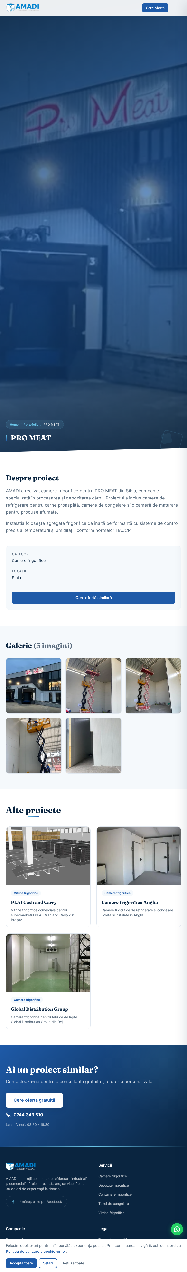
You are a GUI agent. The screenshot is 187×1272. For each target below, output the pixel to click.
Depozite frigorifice (113, 1185)
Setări (48, 1263)
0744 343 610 (28, 1114)
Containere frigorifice (115, 1194)
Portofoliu (31, 424)
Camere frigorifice (112, 1176)
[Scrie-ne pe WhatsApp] (177, 1229)
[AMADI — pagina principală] (23, 8)
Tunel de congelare (113, 1203)
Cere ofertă (155, 8)
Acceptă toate (21, 1263)
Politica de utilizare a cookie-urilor (36, 1251)
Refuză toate (73, 1263)
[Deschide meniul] (176, 8)
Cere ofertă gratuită (34, 1100)
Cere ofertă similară (93, 597)
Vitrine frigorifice (111, 1213)
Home (14, 424)
